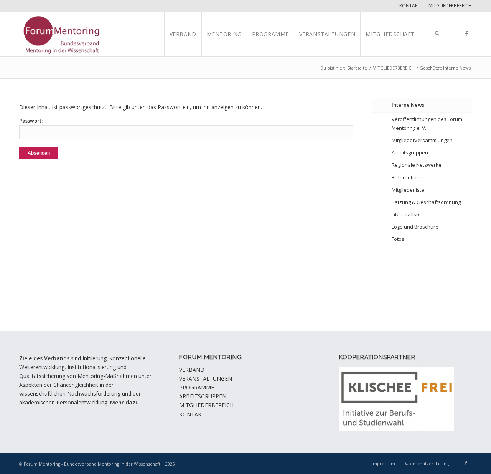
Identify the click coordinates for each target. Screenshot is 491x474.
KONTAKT (192, 414)
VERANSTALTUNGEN (205, 378)
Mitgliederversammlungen (422, 140)
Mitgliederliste (408, 189)
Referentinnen (409, 177)
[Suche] (437, 34)
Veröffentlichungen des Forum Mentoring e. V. (427, 123)
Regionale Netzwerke (417, 164)
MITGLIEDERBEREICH (206, 405)
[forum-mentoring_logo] (66, 34)
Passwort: (31, 120)
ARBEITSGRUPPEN (202, 396)
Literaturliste (406, 214)
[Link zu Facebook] (466, 34)
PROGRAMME (196, 387)
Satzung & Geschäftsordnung (426, 202)
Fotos (398, 238)
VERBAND (191, 369)
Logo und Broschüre (415, 226)
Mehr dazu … (127, 402)
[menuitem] (410, 6)
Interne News (408, 104)
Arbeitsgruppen (410, 152)
